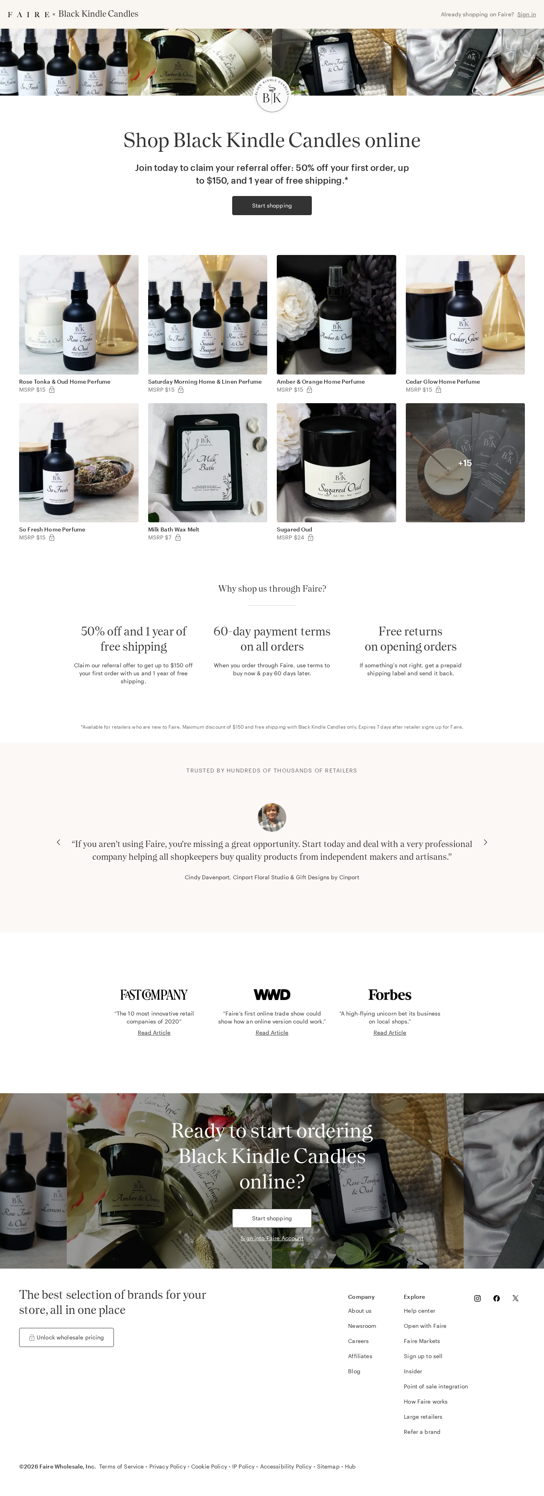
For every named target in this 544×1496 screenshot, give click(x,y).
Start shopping (272, 205)
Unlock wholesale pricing (70, 1337)
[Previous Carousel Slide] (58, 842)
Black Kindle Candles (322, 726)
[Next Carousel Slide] (485, 842)
